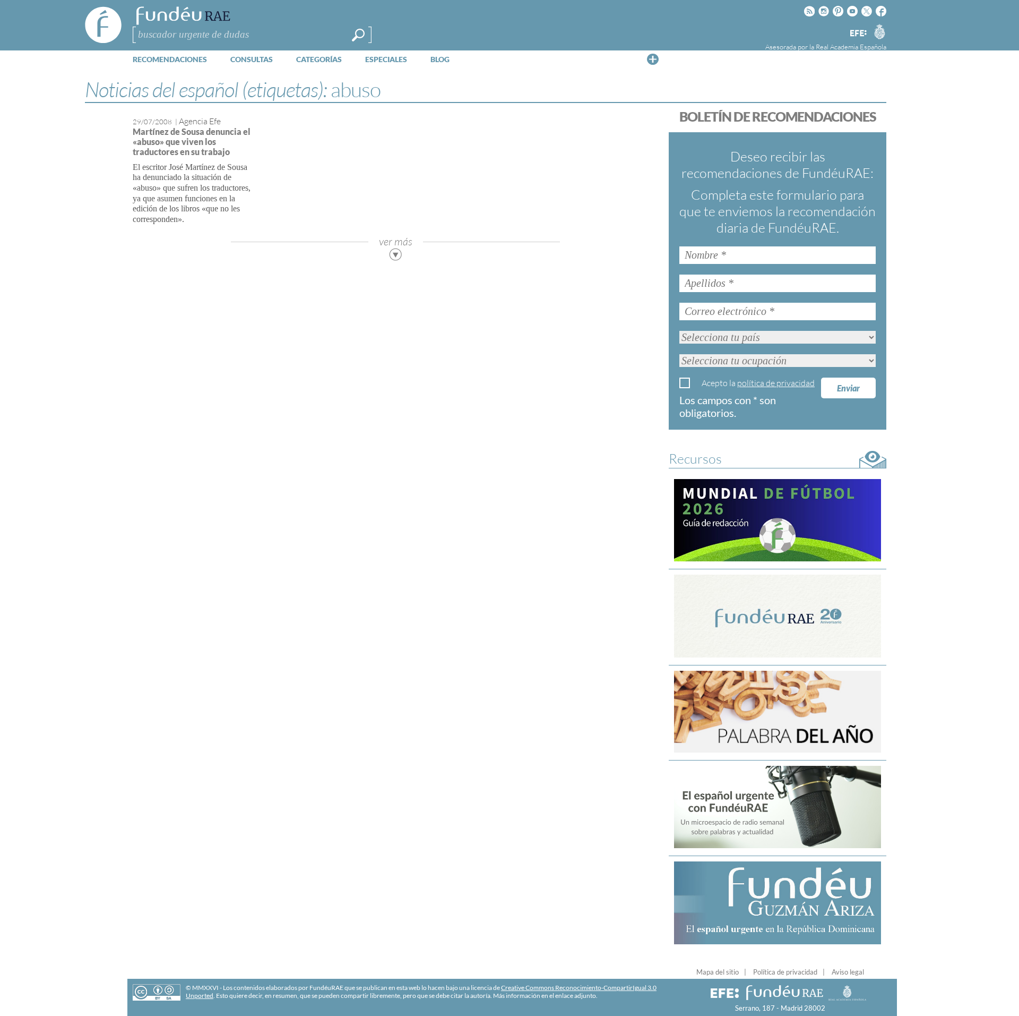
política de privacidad (776, 383)
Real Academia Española (851, 46)
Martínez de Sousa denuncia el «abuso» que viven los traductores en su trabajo (192, 141)
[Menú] (653, 59)
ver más (395, 241)
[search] (358, 35)
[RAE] (879, 31)
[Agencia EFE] (857, 33)
